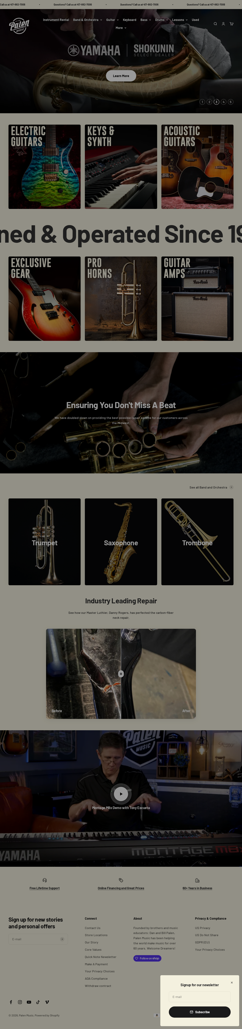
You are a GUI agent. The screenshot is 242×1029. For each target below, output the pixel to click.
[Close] (231, 982)
